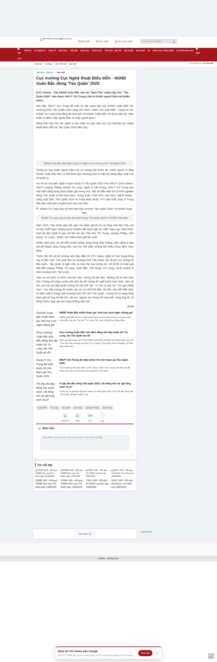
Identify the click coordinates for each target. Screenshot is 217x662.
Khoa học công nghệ (163, 51)
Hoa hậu (38, 64)
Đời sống (140, 51)
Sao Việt (72, 64)
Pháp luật (97, 51)
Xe (149, 51)
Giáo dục (84, 51)
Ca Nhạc (48, 64)
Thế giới (74, 51)
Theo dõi (145, 653)
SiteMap (101, 558)
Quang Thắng (92, 407)
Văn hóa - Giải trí (113, 51)
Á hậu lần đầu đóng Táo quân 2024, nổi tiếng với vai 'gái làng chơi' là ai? (95, 385)
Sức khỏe (128, 51)
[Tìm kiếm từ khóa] (175, 41)
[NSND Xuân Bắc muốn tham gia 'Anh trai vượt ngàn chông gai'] (47, 319)
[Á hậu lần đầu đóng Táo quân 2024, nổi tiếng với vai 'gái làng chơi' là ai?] (47, 392)
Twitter (77, 421)
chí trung (78, 407)
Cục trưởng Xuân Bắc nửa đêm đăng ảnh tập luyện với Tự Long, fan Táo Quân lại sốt (93, 334)
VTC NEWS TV (40, 51)
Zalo (90, 421)
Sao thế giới (60, 64)
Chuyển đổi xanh (184, 51)
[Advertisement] (162, 114)
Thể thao (62, 51)
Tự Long (54, 407)
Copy (102, 421)
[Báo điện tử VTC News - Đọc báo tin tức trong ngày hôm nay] (56, 42)
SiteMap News (113, 558)
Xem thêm (83, 534)
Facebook (65, 421)
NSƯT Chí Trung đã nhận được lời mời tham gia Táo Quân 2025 (93, 361)
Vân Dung (107, 407)
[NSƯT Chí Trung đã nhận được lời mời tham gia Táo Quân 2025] (47, 368)
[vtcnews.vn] (65, 416)
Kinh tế (52, 51)
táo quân (66, 407)
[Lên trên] (211, 656)
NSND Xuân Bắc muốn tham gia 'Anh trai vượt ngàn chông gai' (96, 312)
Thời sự (27, 51)
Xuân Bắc (42, 407)
